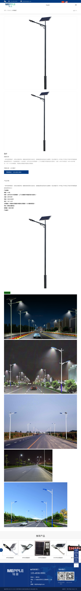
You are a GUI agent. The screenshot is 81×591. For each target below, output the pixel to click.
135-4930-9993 (13, 1)
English (48, 5)
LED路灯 (14, 10)
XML (36, 589)
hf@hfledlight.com (27, 1)
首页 (5, 10)
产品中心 (9, 10)
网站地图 (33, 589)
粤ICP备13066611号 (72, 589)
